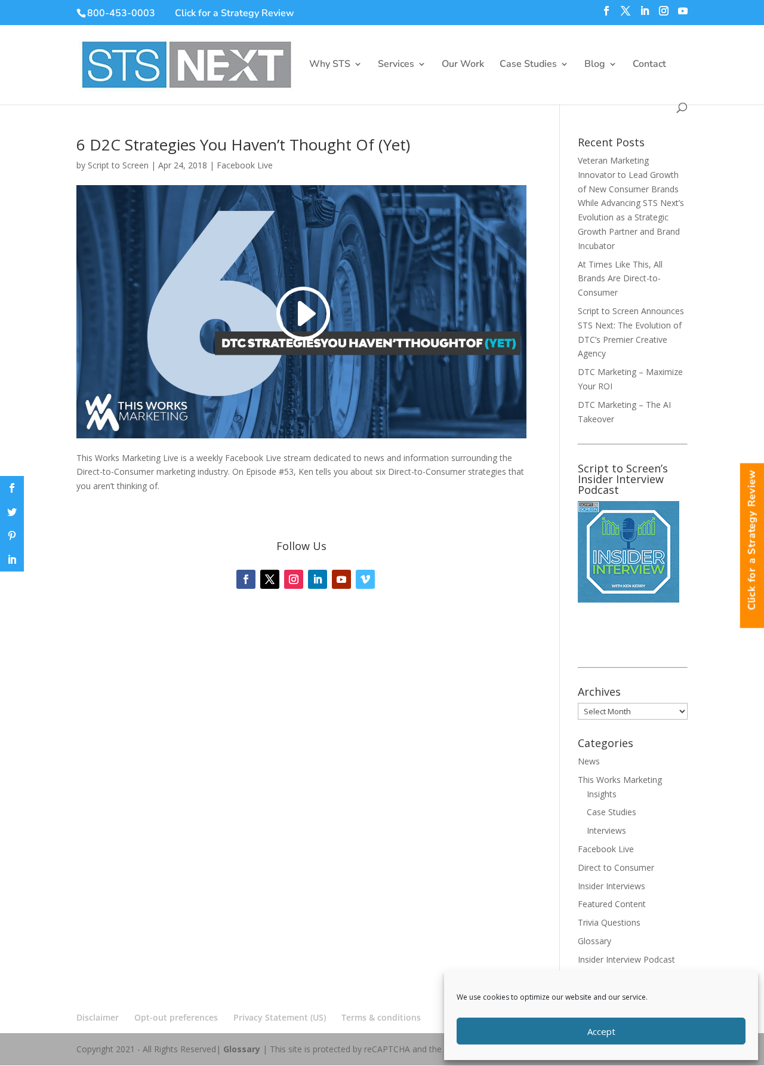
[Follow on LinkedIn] (317, 579)
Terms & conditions (381, 1017)
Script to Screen (118, 165)
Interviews (606, 830)
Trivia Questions (609, 922)
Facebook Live (245, 165)
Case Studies (528, 65)
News (589, 761)
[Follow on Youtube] (341, 579)
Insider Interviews (611, 886)
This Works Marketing (620, 779)
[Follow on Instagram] (293, 579)
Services (396, 65)
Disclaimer (97, 1017)
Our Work (463, 65)
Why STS (329, 65)
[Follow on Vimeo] (365, 579)
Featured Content (612, 904)
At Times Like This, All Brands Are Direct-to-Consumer (620, 279)
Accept (601, 1031)
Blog (594, 65)
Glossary (594, 941)
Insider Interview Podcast (626, 959)
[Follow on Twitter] (269, 579)
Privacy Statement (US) (279, 1017)
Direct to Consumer (616, 867)
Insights (602, 794)
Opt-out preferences (176, 1017)
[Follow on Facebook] (245, 579)
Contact (649, 65)
